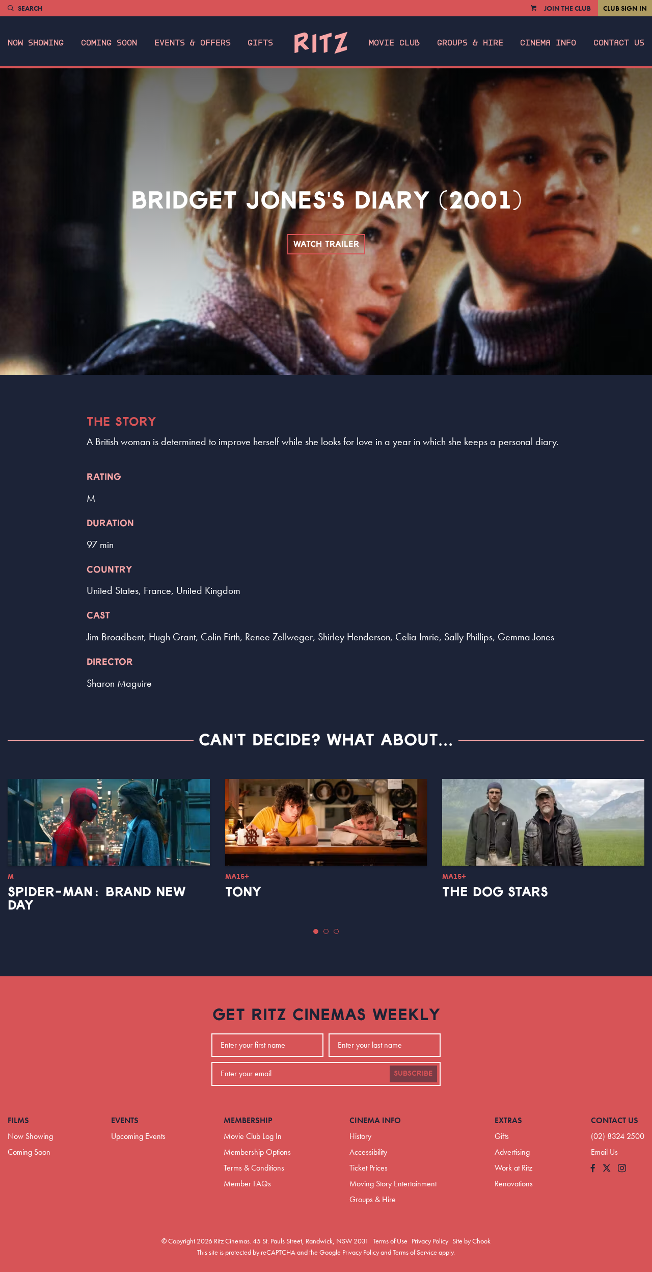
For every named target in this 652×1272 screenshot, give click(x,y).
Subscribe (413, 1073)
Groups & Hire (470, 43)
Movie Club (394, 43)
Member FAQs (247, 1183)
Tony (243, 892)
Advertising (512, 1152)
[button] (315, 931)
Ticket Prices (368, 1167)
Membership (248, 1120)
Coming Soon (109, 43)
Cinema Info (548, 43)
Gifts (260, 43)
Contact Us (618, 43)
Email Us (604, 1152)
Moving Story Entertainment (393, 1183)
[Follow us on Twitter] (607, 1168)
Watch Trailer (326, 244)
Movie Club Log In (253, 1136)
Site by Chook (471, 1240)
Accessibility (368, 1152)
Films (18, 1120)
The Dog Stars (495, 892)
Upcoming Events (138, 1136)
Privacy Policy (430, 1240)
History (360, 1136)
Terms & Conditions (254, 1167)
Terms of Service (415, 1252)
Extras (508, 1120)
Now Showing (36, 43)
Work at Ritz (513, 1167)
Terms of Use (390, 1240)
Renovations (514, 1183)
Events (125, 1120)
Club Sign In (625, 8)
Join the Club (567, 8)
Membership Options (257, 1152)
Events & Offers (192, 43)
